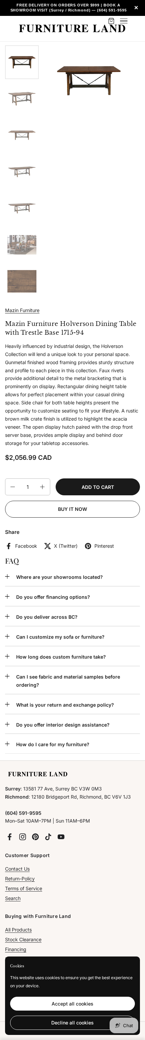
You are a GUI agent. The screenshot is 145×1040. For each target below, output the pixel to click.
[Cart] (111, 21)
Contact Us (17, 869)
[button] (12, 487)
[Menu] (124, 21)
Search (13, 898)
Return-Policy (20, 878)
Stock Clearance (23, 939)
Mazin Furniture (22, 310)
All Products (18, 929)
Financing (15, 949)
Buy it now (72, 509)
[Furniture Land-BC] (72, 28)
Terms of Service (23, 888)
